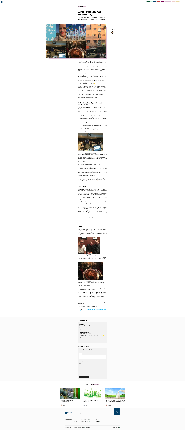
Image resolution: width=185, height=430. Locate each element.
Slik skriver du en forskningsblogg (71, 421)
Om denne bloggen (68, 419)
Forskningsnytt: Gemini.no (85, 422)
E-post (80, 368)
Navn (80, 363)
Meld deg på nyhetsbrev (85, 419)
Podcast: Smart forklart (85, 421)
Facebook (97, 419)
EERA (98, 66)
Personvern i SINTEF (81, 427)
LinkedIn (97, 421)
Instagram (98, 422)
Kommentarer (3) (114, 40)
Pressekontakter (88, 427)
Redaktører (75, 427)
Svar (80, 329)
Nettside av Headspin (116, 427)
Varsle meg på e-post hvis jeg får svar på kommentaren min (88, 361)
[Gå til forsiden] (70, 413)
